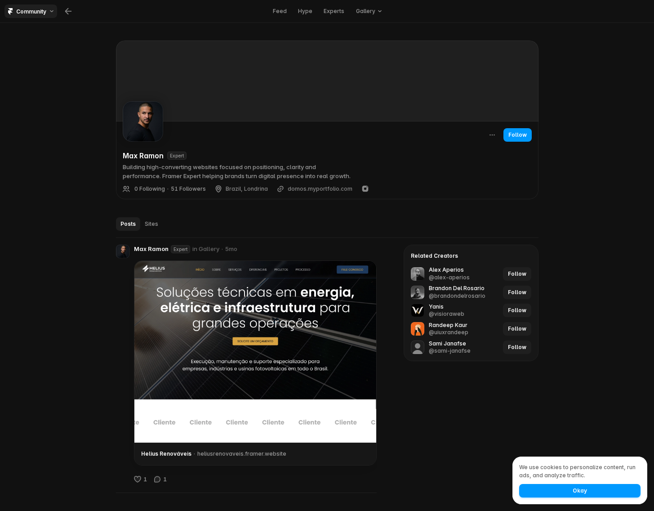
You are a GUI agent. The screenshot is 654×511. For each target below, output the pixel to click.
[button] (122, 251)
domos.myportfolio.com (320, 189)
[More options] (372, 249)
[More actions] (492, 135)
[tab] (128, 224)
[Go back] (68, 11)
